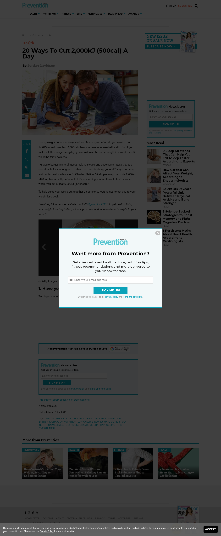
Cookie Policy (47, 531)
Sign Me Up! (110, 290)
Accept (210, 529)
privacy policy (111, 296)
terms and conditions (132, 296)
